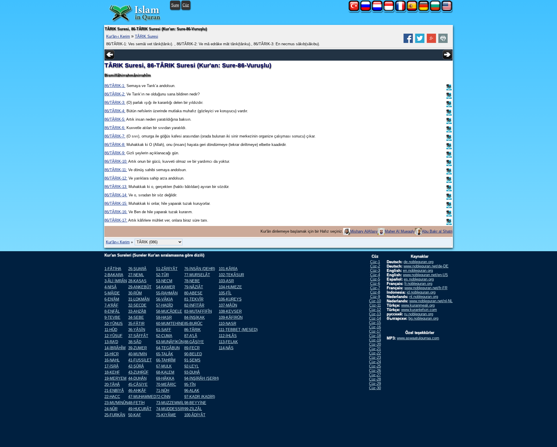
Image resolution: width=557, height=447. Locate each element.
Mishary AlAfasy (364, 231)
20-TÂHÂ (112, 384)
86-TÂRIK (192, 329)
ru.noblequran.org (418, 314)
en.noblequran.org (418, 270)
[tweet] (419, 41)
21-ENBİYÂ (114, 390)
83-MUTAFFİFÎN (198, 311)
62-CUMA (164, 336)
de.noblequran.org (418, 262)
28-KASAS (137, 281)
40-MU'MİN (137, 354)
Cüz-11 (375, 305)
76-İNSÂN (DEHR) (199, 269)
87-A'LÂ (190, 336)
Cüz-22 (375, 353)
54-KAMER (165, 287)
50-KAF (134, 415)
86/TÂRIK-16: (115, 212)
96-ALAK (191, 390)
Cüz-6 (375, 283)
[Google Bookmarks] (431, 41)
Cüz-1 (375, 262)
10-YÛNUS (113, 323)
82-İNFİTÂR (194, 305)
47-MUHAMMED (142, 396)
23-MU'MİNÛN (116, 403)
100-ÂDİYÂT (194, 415)
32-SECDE (137, 305)
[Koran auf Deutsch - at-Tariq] (423, 10)
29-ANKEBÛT (139, 287)
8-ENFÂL (112, 311)
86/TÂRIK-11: (115, 170)
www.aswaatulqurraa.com (418, 338)
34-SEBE (136, 317)
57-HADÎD (164, 305)
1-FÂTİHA (112, 269)
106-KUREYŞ (230, 299)
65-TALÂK (164, 354)
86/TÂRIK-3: (114, 102)
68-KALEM (165, 372)
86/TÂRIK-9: (114, 153)
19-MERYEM (115, 378)
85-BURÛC (193, 323)
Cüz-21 (375, 349)
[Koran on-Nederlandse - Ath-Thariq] (377, 10)
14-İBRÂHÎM (115, 348)
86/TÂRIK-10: (115, 161)
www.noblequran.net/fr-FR (425, 288)
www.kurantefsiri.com (419, 309)
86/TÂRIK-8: (114, 144)
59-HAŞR (164, 317)
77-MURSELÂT (197, 275)
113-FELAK (228, 342)
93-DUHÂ (192, 372)
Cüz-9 (375, 296)
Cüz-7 (375, 288)
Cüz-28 (375, 379)
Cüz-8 (375, 292)
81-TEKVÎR (193, 299)
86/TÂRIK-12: (115, 178)
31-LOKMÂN (138, 299)
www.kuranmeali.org (418, 305)
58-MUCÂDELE (169, 311)
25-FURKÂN (114, 415)
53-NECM (164, 281)
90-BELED (193, 354)
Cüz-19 (375, 340)
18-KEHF (112, 372)
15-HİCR (111, 354)
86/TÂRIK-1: (114, 86)
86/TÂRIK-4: (114, 111)
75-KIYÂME (166, 415)
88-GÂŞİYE (194, 342)
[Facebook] (408, 41)
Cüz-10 (375, 301)
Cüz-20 (375, 344)
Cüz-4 (375, 275)
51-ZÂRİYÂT (167, 269)
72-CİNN (163, 396)
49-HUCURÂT (139, 409)
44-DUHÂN (137, 378)
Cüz (185, 5)
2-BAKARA (113, 275)
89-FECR (192, 348)
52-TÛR (162, 275)
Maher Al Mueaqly (400, 231)
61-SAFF (163, 329)
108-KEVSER (230, 311)
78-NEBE (192, 281)
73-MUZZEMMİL (170, 403)
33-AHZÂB (137, 311)
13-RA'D (111, 342)
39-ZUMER (137, 348)
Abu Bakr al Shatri (437, 231)
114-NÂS (226, 348)
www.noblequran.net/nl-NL (431, 301)
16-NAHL (112, 360)
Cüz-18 (375, 336)
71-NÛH (162, 390)
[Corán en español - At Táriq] (412, 10)
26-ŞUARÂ (137, 269)
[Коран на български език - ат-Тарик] (435, 10)
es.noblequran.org (419, 279)
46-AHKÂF (137, 390)
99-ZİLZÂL (193, 409)
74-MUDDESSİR (170, 409)
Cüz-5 (375, 279)
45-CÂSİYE (138, 384)
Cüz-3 (375, 270)
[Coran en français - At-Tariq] (400, 10)
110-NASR (227, 323)
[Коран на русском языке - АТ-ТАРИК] (365, 10)
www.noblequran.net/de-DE (426, 266)
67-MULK (164, 366)
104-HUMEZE (230, 287)
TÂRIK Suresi (146, 36)
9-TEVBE (112, 317)
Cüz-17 (375, 331)
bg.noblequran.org (423, 318)
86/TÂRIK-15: (115, 203)
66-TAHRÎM (166, 360)
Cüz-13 (375, 314)
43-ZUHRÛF (138, 372)
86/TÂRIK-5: (114, 119)
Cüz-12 (375, 309)
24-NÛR (110, 409)
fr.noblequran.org (418, 283)
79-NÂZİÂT (193, 287)
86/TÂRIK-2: (114, 94)
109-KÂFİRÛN (231, 317)
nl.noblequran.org (423, 296)
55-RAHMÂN (167, 293)
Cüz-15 (375, 323)
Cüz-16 (375, 327)
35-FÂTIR (136, 323)
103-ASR (226, 281)
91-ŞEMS (192, 360)
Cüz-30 (375, 388)
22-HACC (112, 396)
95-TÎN (190, 384)
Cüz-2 (375, 266)
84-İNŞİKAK (194, 317)
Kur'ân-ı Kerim (118, 36)
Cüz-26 (375, 370)
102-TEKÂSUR (231, 275)
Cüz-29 (375, 383)
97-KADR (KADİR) (199, 396)
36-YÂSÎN (136, 329)
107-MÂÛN (228, 305)
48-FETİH (136, 403)
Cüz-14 (375, 318)
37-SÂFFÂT (138, 336)
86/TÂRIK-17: (115, 220)
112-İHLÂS (228, 336)
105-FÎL (225, 293)
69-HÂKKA (165, 378)
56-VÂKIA (164, 299)
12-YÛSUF (113, 336)
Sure (175, 5)
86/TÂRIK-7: (114, 136)
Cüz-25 (375, 366)
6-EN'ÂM (111, 299)
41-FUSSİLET (140, 360)
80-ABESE (193, 293)
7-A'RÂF (111, 305)
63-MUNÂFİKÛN (170, 342)
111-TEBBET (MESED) (238, 329)
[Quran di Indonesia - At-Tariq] (389, 10)
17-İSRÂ (111, 366)
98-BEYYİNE (195, 403)
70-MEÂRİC (166, 384)
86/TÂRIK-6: (114, 128)
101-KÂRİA (228, 269)
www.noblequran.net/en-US (425, 275)
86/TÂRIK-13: (115, 186)
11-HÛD (110, 329)
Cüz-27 (375, 375)
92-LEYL (191, 366)
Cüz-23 (375, 357)
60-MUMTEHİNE (170, 323)
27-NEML (136, 275)
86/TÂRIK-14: (115, 195)
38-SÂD (134, 342)
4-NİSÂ (110, 287)
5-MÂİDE (112, 293)
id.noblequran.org (421, 292)
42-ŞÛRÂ (136, 366)
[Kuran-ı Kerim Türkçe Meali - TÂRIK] (354, 10)
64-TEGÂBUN (168, 348)
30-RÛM (135, 293)
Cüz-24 (375, 362)
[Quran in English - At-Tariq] (447, 10)
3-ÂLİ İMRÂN (115, 281)
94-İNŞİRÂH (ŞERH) (201, 378)
